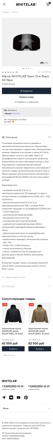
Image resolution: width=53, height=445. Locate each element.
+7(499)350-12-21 (12, 386)
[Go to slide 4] (28, 68)
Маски (15, 12)
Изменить (16, 113)
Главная (5, 12)
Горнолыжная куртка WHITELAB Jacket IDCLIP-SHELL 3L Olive (38, 331)
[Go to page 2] (6, 355)
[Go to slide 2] (24, 68)
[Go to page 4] (10, 355)
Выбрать (13, 348)
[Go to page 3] (8, 355)
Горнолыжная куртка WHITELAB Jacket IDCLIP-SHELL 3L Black (12, 331)
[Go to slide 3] (26, 68)
